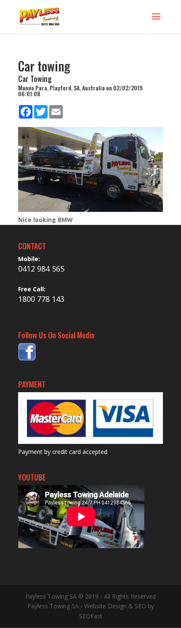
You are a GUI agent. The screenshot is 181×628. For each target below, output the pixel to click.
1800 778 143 (41, 299)
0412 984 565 (41, 269)
